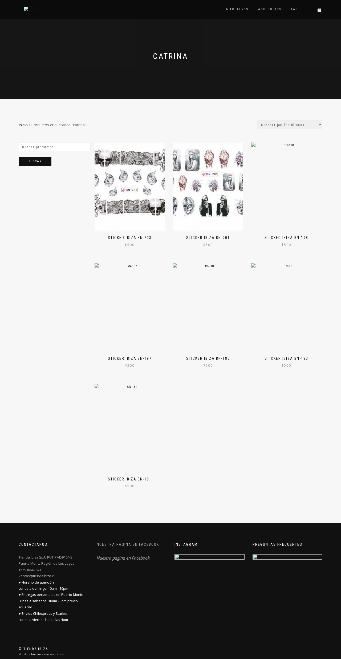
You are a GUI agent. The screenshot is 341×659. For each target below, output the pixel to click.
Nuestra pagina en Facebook (128, 544)
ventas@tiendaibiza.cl (36, 575)
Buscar (35, 161)
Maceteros (237, 9)
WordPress (56, 654)
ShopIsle (25, 654)
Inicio (23, 124)
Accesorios (270, 9)
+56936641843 (30, 569)
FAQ (294, 9)
